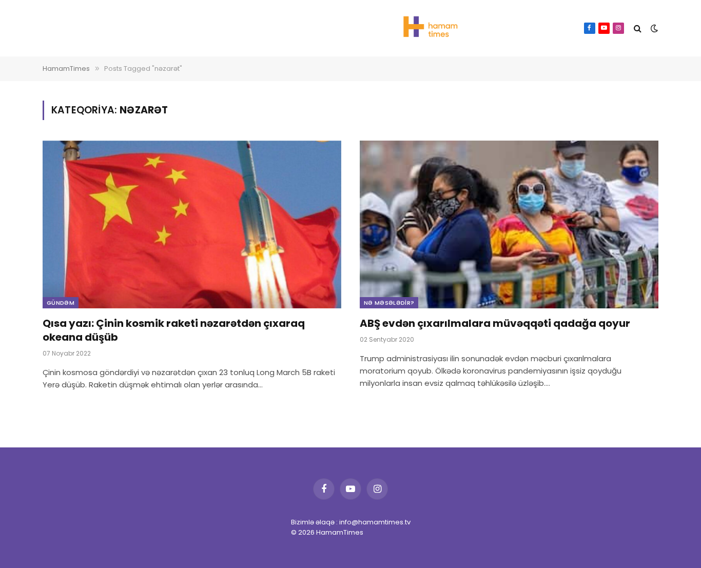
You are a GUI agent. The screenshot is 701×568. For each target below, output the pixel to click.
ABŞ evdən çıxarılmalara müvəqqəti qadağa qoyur (495, 323)
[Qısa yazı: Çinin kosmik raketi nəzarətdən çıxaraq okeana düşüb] (192, 224)
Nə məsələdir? (389, 303)
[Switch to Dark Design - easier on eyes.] (653, 28)
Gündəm (60, 303)
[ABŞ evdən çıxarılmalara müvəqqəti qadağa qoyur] (509, 224)
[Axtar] (638, 28)
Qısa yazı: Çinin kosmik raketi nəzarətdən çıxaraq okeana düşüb (174, 330)
